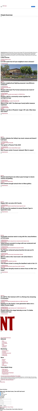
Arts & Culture (4, 343)
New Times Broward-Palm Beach (8, 372)
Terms (4, 376)
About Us (3, 359)
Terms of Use (4, 354)
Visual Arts (3, 182)
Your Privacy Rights (17, 376)
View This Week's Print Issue (6, 337)
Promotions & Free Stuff (6, 353)
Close (1, 410)
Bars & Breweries (4, 248)
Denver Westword (5, 370)
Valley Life (2, 95)
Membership (4, 365)
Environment (3, 60)
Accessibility (10, 376)
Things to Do (3, 392)
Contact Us (4, 361)
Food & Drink (4, 342)
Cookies (7, 376)
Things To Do (4, 345)
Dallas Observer (5, 369)
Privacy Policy (4, 355)
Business (2, 81)
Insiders (2, 393)
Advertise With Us (5, 350)
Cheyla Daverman (5, 63)
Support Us (33, 6)
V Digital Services (5, 373)
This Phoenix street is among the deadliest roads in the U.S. (19, 263)
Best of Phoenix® (4, 394)
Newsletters (4, 346)
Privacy (2, 376)
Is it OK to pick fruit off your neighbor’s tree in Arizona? (17, 61)
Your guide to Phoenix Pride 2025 (11, 145)
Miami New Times (5, 371)
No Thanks (2, 397)
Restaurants (3, 255)
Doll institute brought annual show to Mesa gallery (16, 183)
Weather (2, 148)
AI (13, 376)
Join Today (2, 396)
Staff (3, 364)
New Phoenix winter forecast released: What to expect (17, 150)
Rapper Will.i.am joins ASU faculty (11, 203)
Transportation (3, 262)
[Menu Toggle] (1, 6)
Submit (5, 405)
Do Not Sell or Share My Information (7, 379)
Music (3, 344)
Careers (3, 360)
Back (1, 405)
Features (2, 88)
